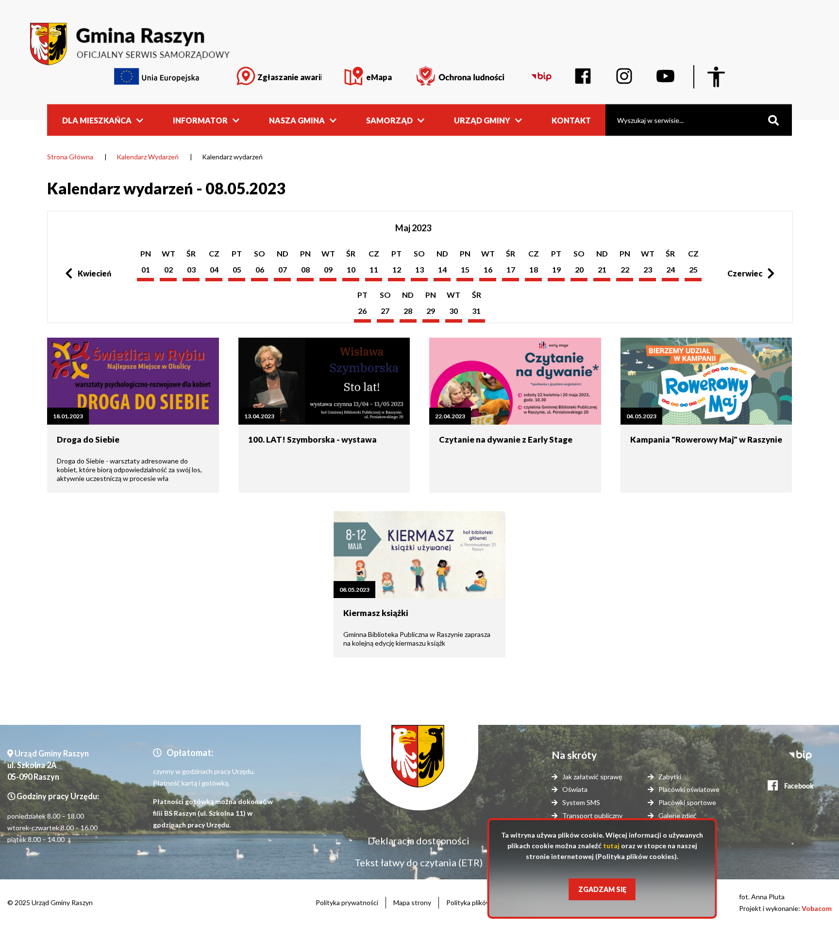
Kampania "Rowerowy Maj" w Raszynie (706, 439)
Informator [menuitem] (200, 119)
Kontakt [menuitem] (571, 119)
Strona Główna (70, 157)
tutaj (611, 845)
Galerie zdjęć (677, 815)
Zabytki (669, 776)
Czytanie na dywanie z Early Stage (505, 439)
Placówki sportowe (687, 802)
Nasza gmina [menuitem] (297, 119)
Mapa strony (412, 902)
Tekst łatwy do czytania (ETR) (418, 862)
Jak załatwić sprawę (592, 776)
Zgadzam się (602, 889)
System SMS (581, 802)
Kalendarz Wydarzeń (148, 157)
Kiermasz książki (375, 613)
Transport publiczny (592, 815)
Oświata (574, 789)
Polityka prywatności (347, 902)
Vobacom (817, 908)
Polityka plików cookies (481, 902)
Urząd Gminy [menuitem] (482, 119)
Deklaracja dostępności (419, 840)
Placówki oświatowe (689, 789)
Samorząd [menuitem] (389, 119)
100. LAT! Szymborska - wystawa (312, 439)
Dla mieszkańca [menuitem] (97, 119)
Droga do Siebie (88, 439)
